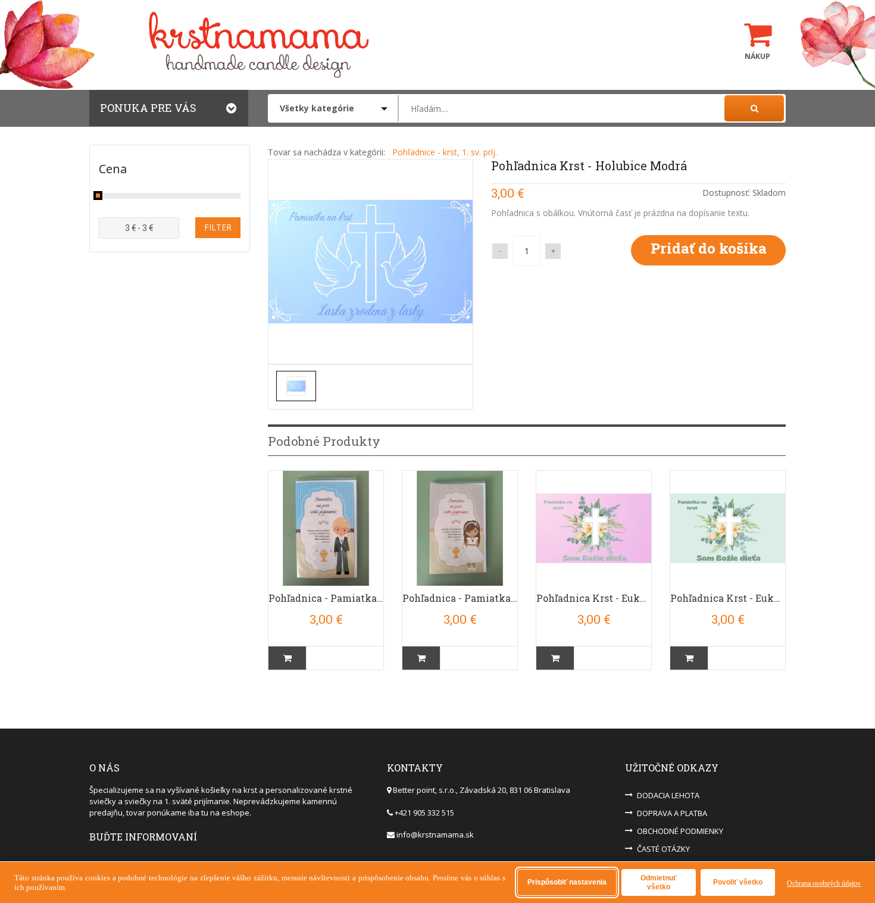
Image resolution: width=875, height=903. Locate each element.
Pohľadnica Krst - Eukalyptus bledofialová (593, 598)
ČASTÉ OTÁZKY (663, 848)
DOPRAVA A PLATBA (672, 813)
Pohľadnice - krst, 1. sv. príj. (444, 152)
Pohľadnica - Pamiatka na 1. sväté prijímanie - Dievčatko (459, 598)
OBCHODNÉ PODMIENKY (680, 831)
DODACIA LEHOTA (668, 795)
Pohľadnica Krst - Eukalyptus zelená (727, 598)
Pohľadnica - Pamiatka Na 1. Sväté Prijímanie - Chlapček (325, 598)
